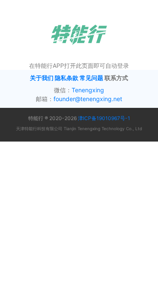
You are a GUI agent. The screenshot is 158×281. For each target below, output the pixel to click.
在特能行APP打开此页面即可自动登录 (79, 65)
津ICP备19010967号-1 (104, 118)
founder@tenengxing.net (88, 98)
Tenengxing (88, 90)
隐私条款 (66, 77)
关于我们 (42, 77)
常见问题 (91, 77)
